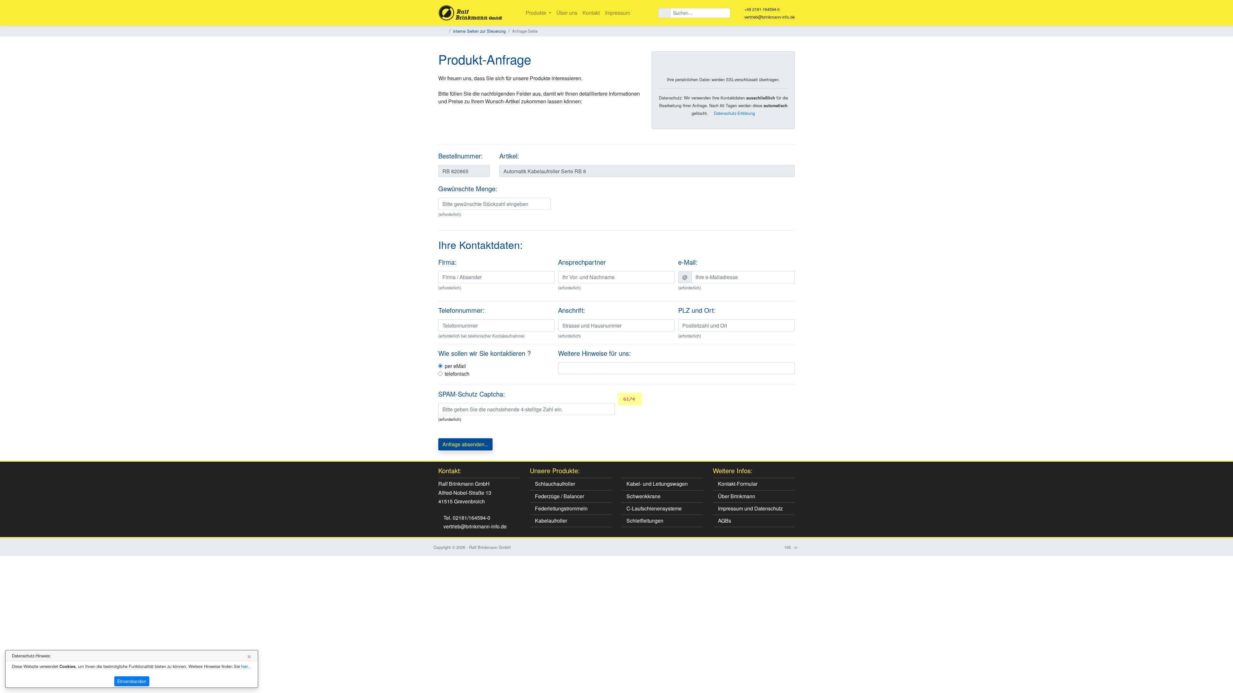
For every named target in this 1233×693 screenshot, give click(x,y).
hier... (246, 666)
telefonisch (457, 373)
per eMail (455, 366)
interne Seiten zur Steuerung (479, 31)
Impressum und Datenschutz (750, 508)
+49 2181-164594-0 (762, 9)
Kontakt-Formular (737, 483)
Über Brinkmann (736, 496)
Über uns (566, 12)
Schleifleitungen (644, 520)
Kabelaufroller (550, 520)
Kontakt (591, 12)
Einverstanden (131, 681)
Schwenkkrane (642, 496)
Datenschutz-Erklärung (734, 113)
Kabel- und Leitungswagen (656, 483)
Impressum (617, 12)
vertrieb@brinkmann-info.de (769, 17)
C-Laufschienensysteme (653, 508)
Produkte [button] (536, 12)
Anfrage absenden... (465, 444)
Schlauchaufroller (554, 483)
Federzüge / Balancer (559, 496)
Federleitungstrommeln (561, 508)
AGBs (724, 520)
